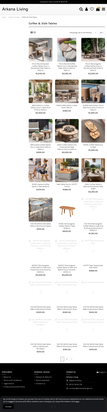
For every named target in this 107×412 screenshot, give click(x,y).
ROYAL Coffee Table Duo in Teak (93, 146)
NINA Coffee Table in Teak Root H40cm (66, 106)
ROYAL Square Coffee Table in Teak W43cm (40, 185)
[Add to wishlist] (39, 61)
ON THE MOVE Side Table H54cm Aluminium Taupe (40, 225)
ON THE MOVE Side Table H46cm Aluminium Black (93, 308)
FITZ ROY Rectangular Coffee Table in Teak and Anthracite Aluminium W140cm (93, 227)
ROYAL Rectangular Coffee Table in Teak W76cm (67, 226)
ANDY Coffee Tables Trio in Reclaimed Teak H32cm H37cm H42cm (67, 147)
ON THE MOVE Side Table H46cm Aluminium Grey (67, 308)
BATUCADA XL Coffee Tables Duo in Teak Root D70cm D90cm (40, 107)
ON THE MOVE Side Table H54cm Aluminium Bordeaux (41, 346)
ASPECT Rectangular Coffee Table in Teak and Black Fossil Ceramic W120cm (67, 268)
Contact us (40, 383)
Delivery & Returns (44, 377)
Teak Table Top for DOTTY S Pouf (67, 185)
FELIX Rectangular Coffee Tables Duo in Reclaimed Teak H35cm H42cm (93, 67)
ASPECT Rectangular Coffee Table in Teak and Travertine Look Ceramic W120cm (40, 268)
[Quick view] (42, 61)
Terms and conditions (13, 380)
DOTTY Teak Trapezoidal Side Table (93, 266)
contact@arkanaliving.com (80, 388)
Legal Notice (9, 383)
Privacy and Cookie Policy (14, 387)
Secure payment (43, 380)
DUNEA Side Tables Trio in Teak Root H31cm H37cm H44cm (93, 107)
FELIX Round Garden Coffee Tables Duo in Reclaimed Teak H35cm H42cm (40, 67)
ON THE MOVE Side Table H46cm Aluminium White (40, 308)
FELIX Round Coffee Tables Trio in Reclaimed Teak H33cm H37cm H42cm (67, 67)
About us (7, 377)
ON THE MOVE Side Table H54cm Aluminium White (93, 345)
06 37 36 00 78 (75, 384)
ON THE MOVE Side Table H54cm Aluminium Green (67, 345)
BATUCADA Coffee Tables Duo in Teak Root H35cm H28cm (40, 147)
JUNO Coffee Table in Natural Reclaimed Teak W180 (93, 186)
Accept (8, 406)
